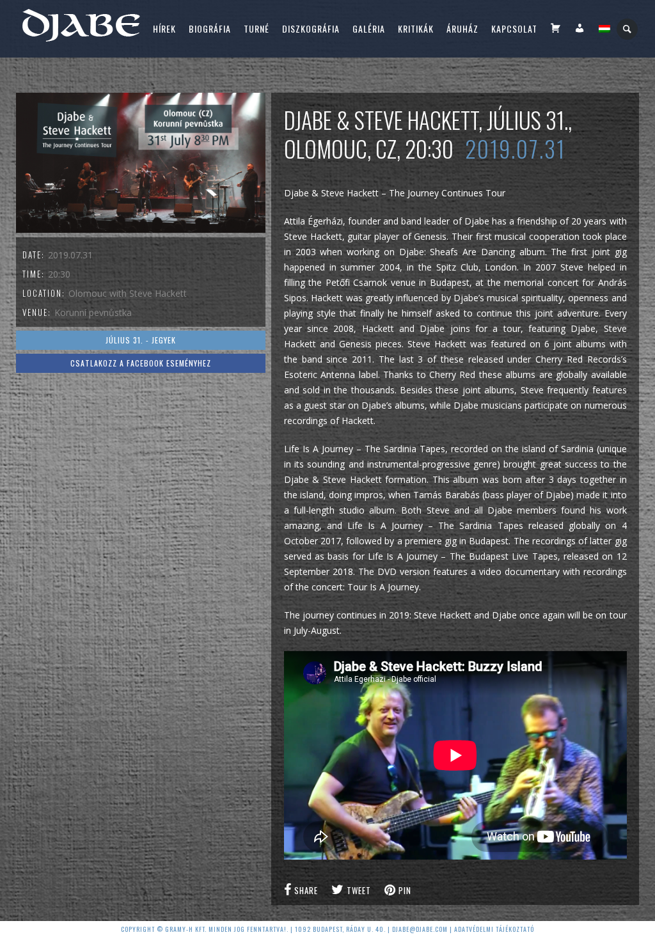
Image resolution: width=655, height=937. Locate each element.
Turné (256, 28)
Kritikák (416, 28)
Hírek (164, 28)
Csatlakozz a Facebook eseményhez (140, 363)
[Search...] (628, 29)
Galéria (368, 28)
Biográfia (210, 28)
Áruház (462, 28)
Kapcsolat (514, 28)
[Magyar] (604, 29)
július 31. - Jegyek (141, 340)
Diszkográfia (311, 28)
